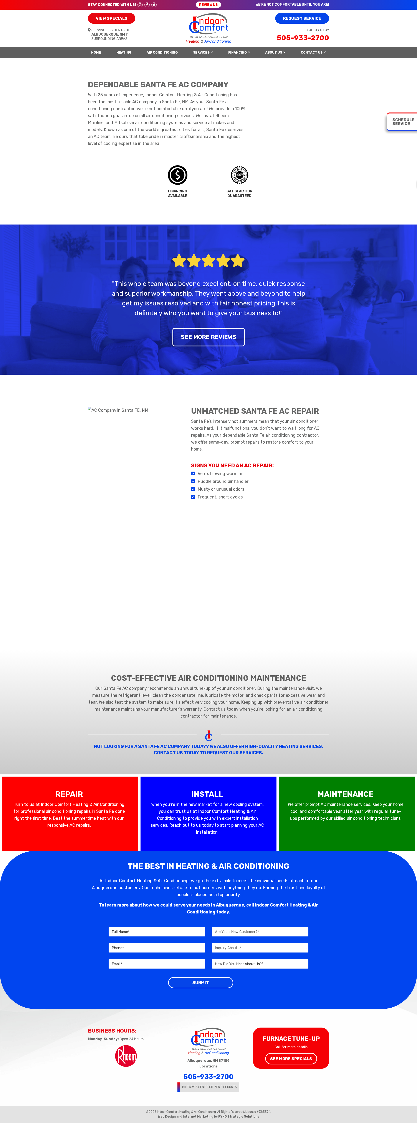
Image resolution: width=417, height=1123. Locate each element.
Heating (123, 52)
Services (201, 52)
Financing (237, 52)
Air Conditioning (162, 52)
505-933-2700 (303, 38)
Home (96, 52)
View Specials (111, 18)
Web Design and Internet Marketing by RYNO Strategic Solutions (208, 1116)
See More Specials (291, 1058)
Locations (208, 1066)
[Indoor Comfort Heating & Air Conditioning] (209, 27)
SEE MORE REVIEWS (208, 337)
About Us (273, 52)
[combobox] (260, 931)
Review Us (208, 5)
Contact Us (312, 52)
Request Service (302, 18)
